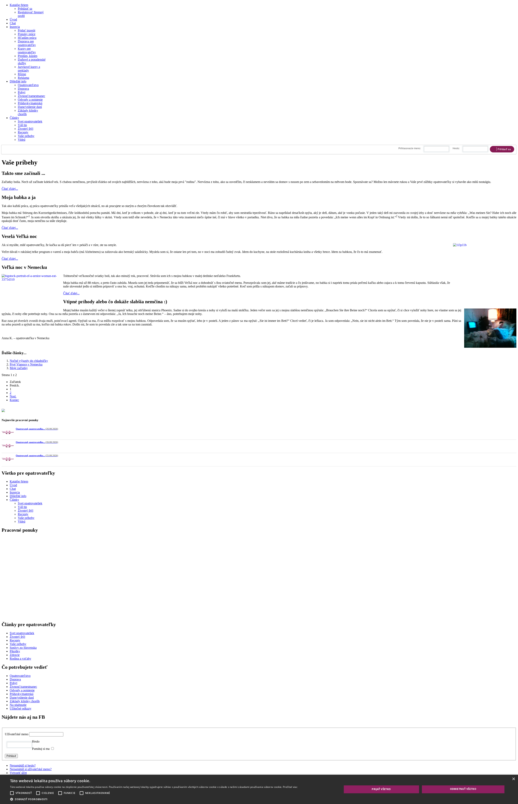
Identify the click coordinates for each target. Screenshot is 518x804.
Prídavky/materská (21, 725)
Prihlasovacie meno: (409, 148)
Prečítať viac (290, 787)
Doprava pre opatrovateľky (27, 43)
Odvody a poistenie (30, 99)
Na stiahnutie (18, 736)
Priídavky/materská (30, 103)
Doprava (23, 88)
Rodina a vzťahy (20, 689)
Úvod (13, 19)
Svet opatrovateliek (30, 121)
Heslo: (456, 148)
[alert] (259, 789)
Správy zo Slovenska (23, 678)
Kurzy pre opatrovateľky (27, 50)
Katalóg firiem (19, 5)
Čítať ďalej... (10, 188)
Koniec (14, 400)
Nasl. (13, 396)
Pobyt (21, 92)
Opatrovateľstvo (28, 85)
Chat (13, 23)
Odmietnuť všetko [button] (463, 789)
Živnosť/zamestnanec (31, 96)
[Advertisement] (123, 600)
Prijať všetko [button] (381, 789)
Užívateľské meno (16, 765)
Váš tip (22, 125)
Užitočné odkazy (20, 739)
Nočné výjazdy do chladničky (29, 360)
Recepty (23, 132)
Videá (21, 139)
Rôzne (22, 74)
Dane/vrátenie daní (30, 107)
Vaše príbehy (26, 136)
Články (14, 117)
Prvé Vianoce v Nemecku (26, 364)
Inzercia (15, 27)
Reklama (23, 77)
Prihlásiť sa (25, 8)
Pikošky (15, 682)
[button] (153, 799)
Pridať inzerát (26, 30)
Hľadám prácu (27, 37)
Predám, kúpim (27, 56)
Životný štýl (25, 128)
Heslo (35, 772)
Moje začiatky (19, 368)
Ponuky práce (26, 34)
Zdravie (15, 686)
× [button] (513, 779)
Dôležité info (18, 81)
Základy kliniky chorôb (25, 732)
